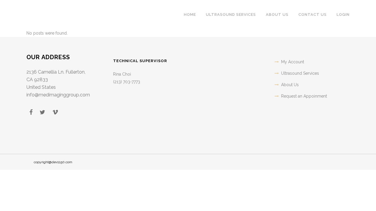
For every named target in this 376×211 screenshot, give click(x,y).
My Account (292, 61)
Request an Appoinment (304, 96)
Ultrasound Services (300, 73)
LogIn (343, 14)
